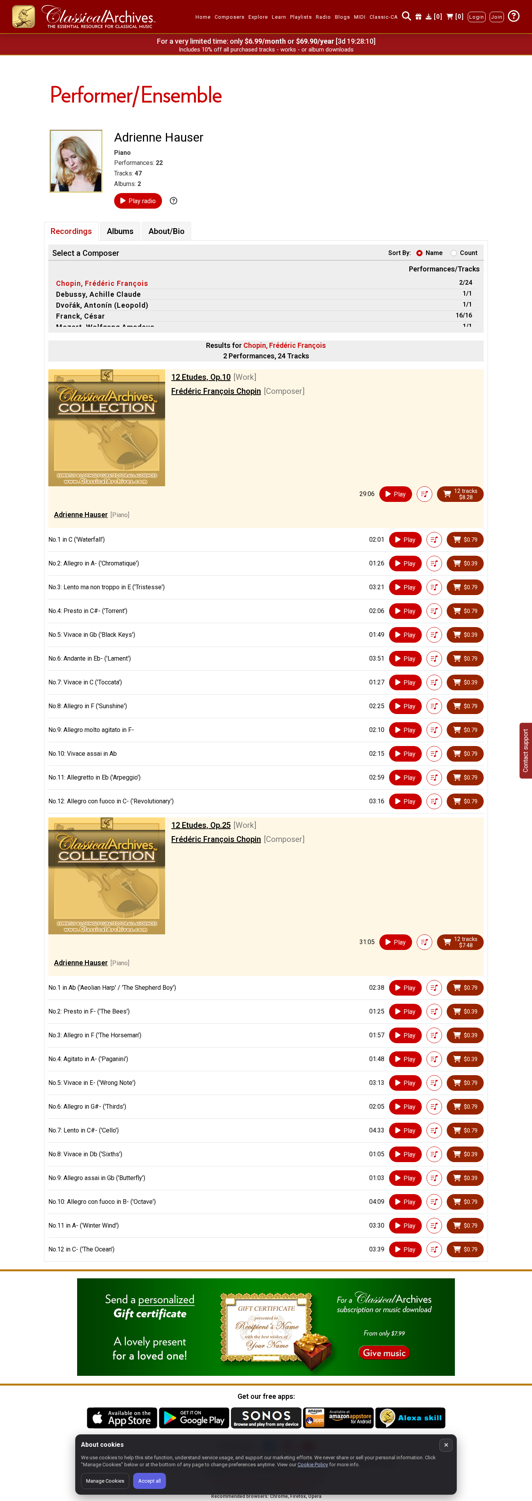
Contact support (525, 750)
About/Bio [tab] (166, 231)
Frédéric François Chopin (216, 391)
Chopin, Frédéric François (102, 283)
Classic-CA (384, 17)
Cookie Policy (313, 1464)
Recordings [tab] (71, 231)
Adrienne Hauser (81, 514)
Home (203, 17)
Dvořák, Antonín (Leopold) (102, 305)
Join (496, 17)
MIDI (360, 17)
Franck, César (80, 316)
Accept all (149, 1481)
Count (468, 253)
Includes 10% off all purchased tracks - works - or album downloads (266, 49)
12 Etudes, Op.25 (201, 825)
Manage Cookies (105, 1481)
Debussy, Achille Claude (98, 294)
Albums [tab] (120, 231)
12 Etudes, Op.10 (201, 377)
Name (434, 253)
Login (476, 17)
